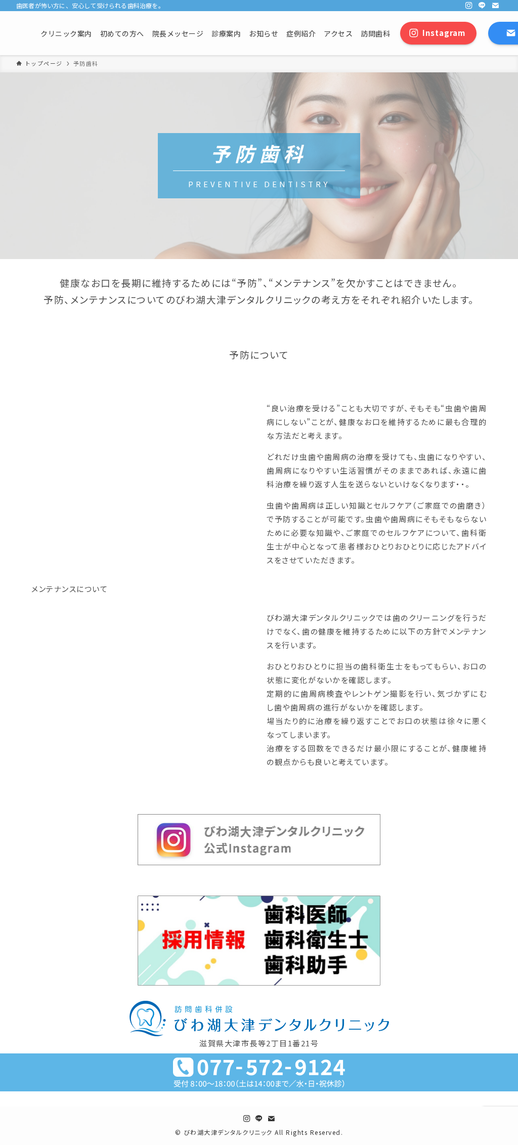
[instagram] (469, 5)
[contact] (495, 5)
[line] (482, 5)
